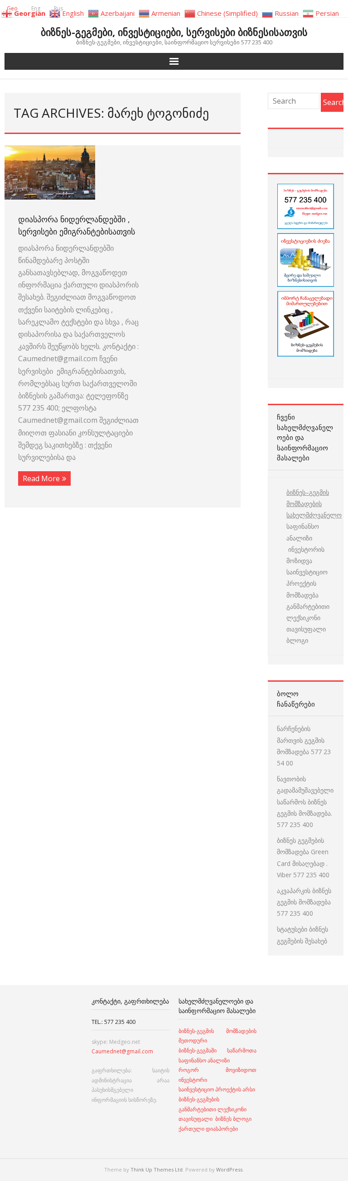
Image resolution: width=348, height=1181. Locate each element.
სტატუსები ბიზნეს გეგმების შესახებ (302, 935)
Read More (41, 478)
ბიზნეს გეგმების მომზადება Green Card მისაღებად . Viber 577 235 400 (303, 857)
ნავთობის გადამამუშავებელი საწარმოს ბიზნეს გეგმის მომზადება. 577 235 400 (305, 802)
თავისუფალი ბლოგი (306, 635)
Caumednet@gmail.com (122, 1051)
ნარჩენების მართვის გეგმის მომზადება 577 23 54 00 (304, 745)
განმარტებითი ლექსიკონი (307, 612)
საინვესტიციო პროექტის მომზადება (307, 583)
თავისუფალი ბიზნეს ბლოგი (215, 1119)
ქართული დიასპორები (208, 1129)
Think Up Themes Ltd (156, 1169)
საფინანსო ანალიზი (302, 532)
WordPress (229, 1169)
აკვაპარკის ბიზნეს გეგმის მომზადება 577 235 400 (304, 902)
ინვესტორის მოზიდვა (305, 555)
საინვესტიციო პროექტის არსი (217, 1089)
